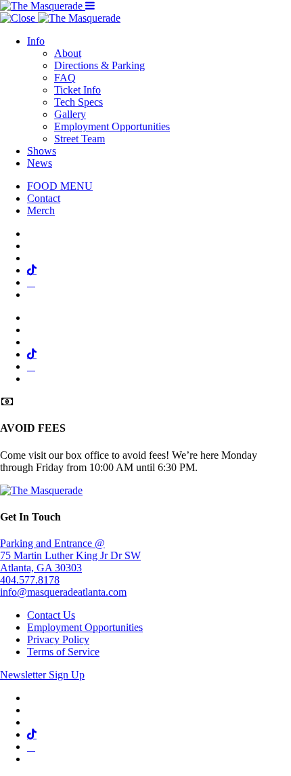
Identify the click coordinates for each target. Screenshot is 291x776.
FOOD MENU (60, 186)
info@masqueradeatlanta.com (63, 592)
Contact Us (51, 615)
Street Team (79, 138)
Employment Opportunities (112, 126)
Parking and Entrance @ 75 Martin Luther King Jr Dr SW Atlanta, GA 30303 (70, 555)
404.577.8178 (30, 580)
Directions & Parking (99, 65)
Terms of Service (63, 651)
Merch (41, 210)
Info (36, 41)
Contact (43, 198)
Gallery (70, 114)
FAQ (65, 77)
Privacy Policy (58, 639)
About (67, 53)
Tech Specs (78, 102)
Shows (41, 151)
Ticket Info (77, 90)
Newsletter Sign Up (42, 674)
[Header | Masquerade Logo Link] (42, 6)
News (39, 163)
